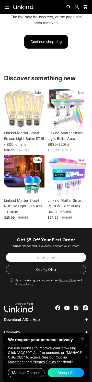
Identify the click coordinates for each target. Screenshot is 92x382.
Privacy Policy (24, 284)
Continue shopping (46, 41)
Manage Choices (26, 373)
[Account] (77, 7)
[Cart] (85, 7)
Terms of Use (67, 280)
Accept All (65, 373)
